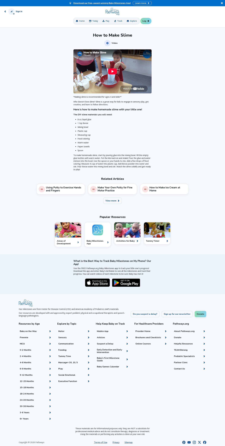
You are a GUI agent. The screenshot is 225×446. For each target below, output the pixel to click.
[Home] (112, 11)
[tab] (80, 21)
